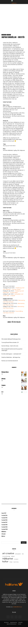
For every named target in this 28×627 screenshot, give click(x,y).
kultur (5, 561)
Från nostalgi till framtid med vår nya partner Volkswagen (11, 349)
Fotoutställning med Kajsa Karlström (13, 311)
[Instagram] (12, 616)
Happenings (4, 34)
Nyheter (3, 536)
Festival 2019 (4, 527)
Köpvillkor (20, 622)
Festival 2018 (4, 525)
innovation (16, 559)
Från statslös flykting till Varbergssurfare (11, 339)
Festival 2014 (4, 516)
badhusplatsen (18, 553)
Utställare (8, 34)
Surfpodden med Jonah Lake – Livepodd (13, 294)
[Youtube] (19, 616)
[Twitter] (15, 616)
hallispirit (13, 556)
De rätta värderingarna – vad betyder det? (11, 354)
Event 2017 (3, 513)
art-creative (8, 553)
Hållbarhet (3, 532)
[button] (2, 2)
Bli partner (6, 622)
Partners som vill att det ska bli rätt (9, 360)
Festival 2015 (4, 518)
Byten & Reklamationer (12, 624)
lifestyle (10, 561)
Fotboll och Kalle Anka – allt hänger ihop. (13, 357)
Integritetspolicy (13, 622)
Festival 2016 (4, 520)
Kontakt (19, 624)
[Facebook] (8, 616)
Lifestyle (3, 534)
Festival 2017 (4, 522)
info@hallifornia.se (17, 607)
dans (23, 553)
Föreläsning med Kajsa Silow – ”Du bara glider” (13, 291)
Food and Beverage (6, 556)
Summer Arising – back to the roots (9, 345)
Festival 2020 (4, 529)
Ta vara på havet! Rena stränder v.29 (10, 342)
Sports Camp (16, 561)
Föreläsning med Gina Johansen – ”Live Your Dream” (13, 288)
